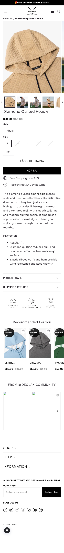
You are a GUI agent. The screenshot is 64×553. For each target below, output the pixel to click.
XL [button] (38, 143)
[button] (5, 11)
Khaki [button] (10, 131)
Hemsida (7, 18)
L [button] (28, 143)
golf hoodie (38, 193)
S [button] (7, 143)
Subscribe (51, 492)
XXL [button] (50, 143)
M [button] (18, 143)
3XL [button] (9, 152)
